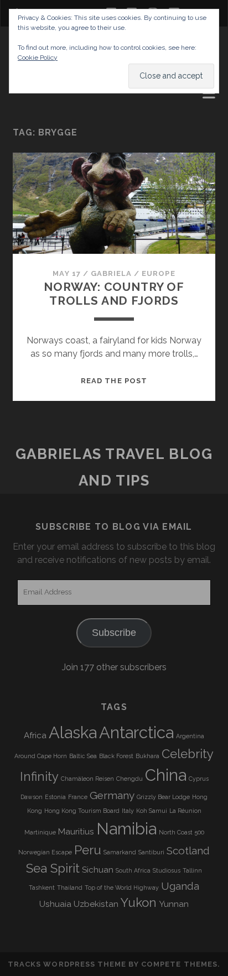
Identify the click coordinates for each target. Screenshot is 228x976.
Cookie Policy (38, 57)
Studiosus (166, 870)
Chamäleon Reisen (87, 778)
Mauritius (76, 832)
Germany (112, 795)
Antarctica (136, 732)
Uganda (180, 886)
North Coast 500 (181, 832)
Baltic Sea (83, 756)
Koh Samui (151, 810)
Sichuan (97, 870)
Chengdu (129, 778)
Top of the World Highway (122, 887)
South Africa (133, 870)
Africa (35, 735)
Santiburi (151, 852)
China (165, 775)
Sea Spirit (53, 868)
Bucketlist (40, 109)
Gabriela (111, 273)
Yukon (139, 902)
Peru (87, 850)
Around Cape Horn (40, 756)
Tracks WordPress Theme (67, 964)
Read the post (114, 381)
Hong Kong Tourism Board (82, 810)
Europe (158, 273)
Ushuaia (55, 904)
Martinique (40, 832)
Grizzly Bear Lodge (163, 797)
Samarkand (119, 852)
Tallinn (192, 870)
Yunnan (174, 904)
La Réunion (185, 810)
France (77, 797)
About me (36, 96)
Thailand (69, 887)
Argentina (190, 736)
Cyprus (199, 778)
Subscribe (114, 632)
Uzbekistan (96, 904)
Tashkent (42, 887)
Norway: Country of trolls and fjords (114, 293)
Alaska (73, 732)
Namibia (126, 828)
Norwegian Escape (45, 852)
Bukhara (147, 756)
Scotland (188, 850)
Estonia (55, 797)
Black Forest (116, 756)
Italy (128, 810)
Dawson (31, 797)
